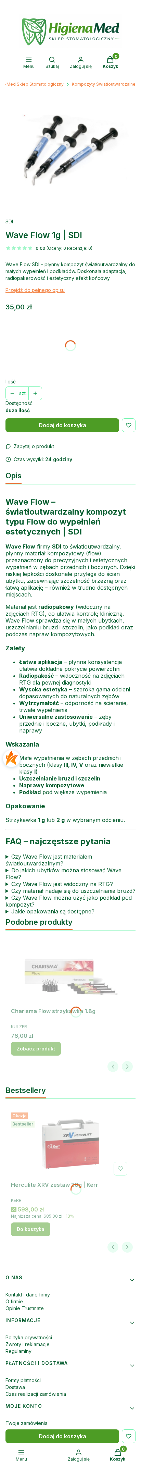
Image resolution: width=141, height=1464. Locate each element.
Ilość (10, 381)
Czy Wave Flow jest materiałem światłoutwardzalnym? (48, 860)
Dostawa (15, 1387)
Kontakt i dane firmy (27, 1294)
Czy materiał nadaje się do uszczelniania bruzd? (73, 890)
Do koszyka (30, 1229)
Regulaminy (18, 1351)
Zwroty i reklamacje (27, 1344)
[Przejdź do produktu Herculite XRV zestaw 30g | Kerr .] (70, 1144)
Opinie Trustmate (24, 1308)
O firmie (14, 1301)
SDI (9, 221)
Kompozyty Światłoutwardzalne (104, 84)
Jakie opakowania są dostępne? (52, 911)
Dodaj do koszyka (62, 425)
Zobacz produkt (36, 1048)
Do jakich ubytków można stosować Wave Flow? (63, 874)
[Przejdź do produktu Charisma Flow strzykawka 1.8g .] (70, 970)
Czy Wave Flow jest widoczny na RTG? (62, 884)
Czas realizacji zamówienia (35, 1394)
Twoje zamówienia (26, 1423)
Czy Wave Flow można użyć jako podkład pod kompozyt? (68, 901)
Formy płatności (23, 1380)
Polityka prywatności (28, 1337)
